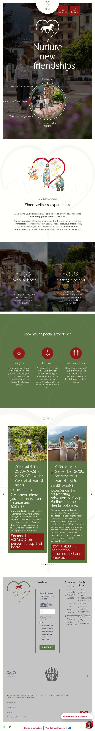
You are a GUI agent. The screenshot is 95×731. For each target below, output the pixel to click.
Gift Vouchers (76, 363)
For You (47, 363)
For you (19, 363)
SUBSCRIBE (47, 647)
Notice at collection (33, 728)
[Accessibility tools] (10, 727)
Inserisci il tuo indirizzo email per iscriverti (47, 605)
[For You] (47, 353)
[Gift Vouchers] (76, 353)
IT (82, 11)
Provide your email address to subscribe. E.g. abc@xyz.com (46, 617)
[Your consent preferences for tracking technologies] (4, 727)
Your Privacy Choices (55, 728)
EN (85, 11)
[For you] (19, 353)
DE (88, 11)
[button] (3, 493)
